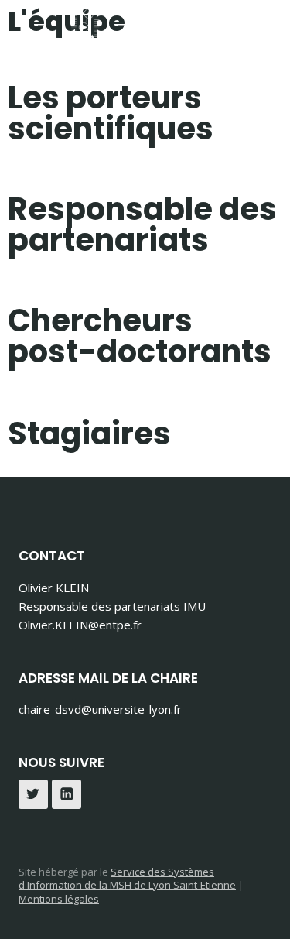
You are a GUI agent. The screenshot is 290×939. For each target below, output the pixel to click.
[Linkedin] (66, 794)
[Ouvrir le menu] (257, 46)
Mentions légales (59, 899)
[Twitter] (33, 794)
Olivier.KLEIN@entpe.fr (80, 624)
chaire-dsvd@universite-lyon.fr (100, 709)
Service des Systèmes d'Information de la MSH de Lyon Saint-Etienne (127, 879)
